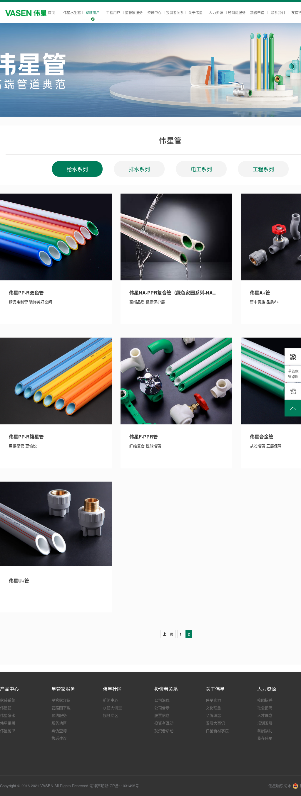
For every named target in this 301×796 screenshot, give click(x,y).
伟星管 (5, 707)
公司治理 (162, 700)
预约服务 (59, 715)
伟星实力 (213, 700)
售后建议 (59, 738)
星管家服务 (134, 12)
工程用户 (113, 12)
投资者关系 (175, 12)
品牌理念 (213, 715)
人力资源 (216, 12)
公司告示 (162, 707)
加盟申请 (257, 12)
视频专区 (110, 715)
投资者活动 (163, 730)
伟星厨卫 (7, 730)
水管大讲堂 (112, 707)
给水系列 (77, 169)
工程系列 (263, 169)
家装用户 (93, 12)
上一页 (168, 633)
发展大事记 (215, 723)
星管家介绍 (61, 700)
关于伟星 (195, 12)
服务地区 (59, 723)
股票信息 (162, 715)
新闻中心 (110, 700)
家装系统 (7, 700)
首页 (51, 12)
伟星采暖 (7, 723)
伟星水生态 (72, 12)
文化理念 (213, 707)
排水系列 (139, 169)
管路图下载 (61, 707)
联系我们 (278, 12)
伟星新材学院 (217, 730)
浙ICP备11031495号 (122, 785)
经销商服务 (236, 12)
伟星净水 (7, 715)
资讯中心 (154, 12)
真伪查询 (59, 730)
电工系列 (201, 169)
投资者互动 (163, 723)
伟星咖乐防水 (279, 785)
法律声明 (97, 785)
